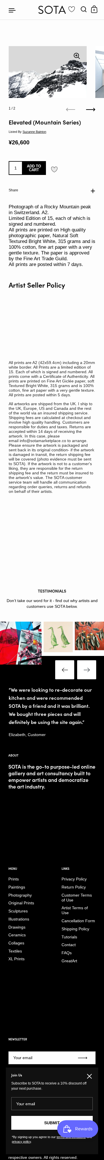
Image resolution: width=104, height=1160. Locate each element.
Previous (64, 669)
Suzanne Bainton (34, 131)
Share (13, 190)
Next (86, 669)
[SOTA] (52, 10)
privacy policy (21, 1141)
